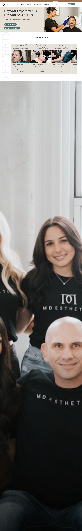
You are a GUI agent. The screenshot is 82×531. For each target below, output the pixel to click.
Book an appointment (11, 28)
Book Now (70, 4)
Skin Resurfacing (58, 65)
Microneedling (38, 69)
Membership (39, 4)
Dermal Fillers (18, 67)
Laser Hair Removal (59, 67)
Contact (56, 4)
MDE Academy (46, 4)
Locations (29, 4)
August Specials (10, 24)
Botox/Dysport (18, 65)
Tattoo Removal (58, 69)
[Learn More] (55, 1)
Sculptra (16, 69)
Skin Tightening (38, 67)
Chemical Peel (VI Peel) (40, 65)
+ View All (21, 71)
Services (22, 4)
